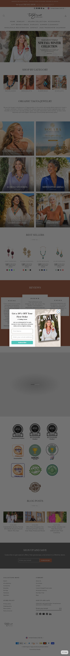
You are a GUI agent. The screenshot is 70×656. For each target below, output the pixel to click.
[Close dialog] (58, 311)
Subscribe (22, 342)
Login (7, 264)
